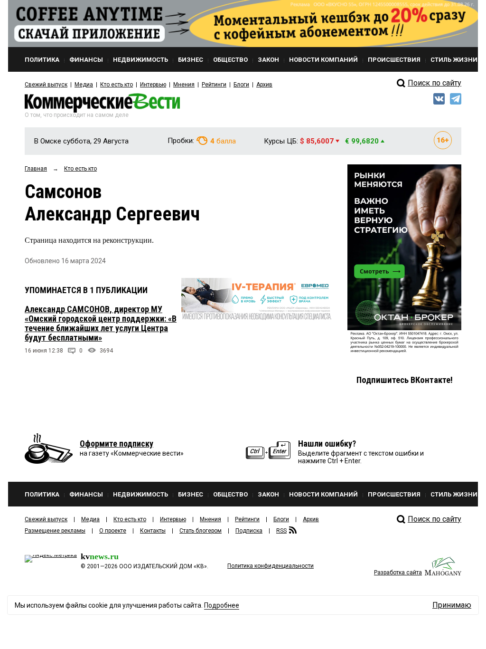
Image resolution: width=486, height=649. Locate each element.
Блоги (241, 84)
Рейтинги (214, 84)
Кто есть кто (116, 84)
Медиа (84, 84)
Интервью (153, 84)
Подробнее (221, 605)
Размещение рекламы (55, 530)
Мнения (184, 84)
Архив (264, 84)
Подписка (248, 530)
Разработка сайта (398, 572)
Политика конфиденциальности (270, 566)
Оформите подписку (116, 444)
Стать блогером (200, 530)
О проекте (112, 530)
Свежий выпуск (46, 84)
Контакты (153, 530)
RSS (281, 530)
